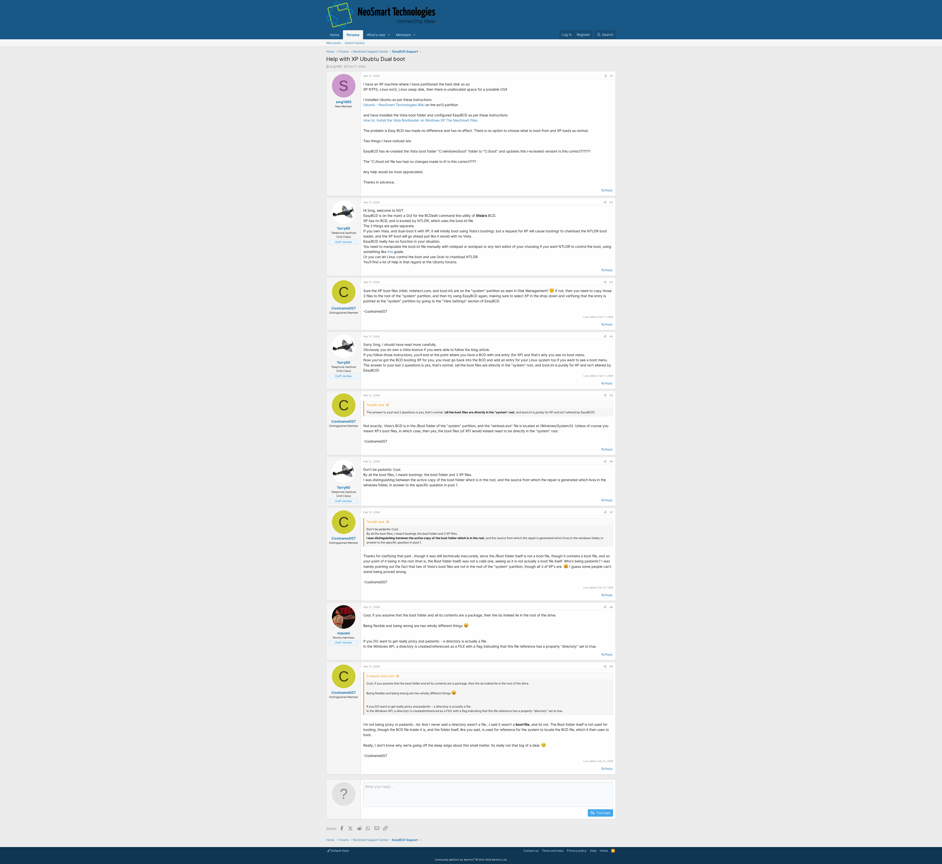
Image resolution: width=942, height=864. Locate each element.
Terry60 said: (375, 405)
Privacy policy (577, 850)
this (390, 252)
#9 (611, 666)
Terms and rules (552, 850)
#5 (611, 395)
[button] (389, 34)
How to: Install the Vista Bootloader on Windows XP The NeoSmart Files (420, 120)
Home (334, 35)
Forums (353, 35)
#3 (611, 282)
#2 (611, 202)
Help (593, 850)
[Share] (605, 76)
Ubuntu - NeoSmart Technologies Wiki (393, 105)
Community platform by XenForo (471, 859)
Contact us (530, 850)
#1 (611, 76)
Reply (609, 190)
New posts (333, 43)
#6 (611, 461)
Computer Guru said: (380, 676)
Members (403, 35)
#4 (611, 336)
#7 (611, 512)
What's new (376, 35)
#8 (611, 607)
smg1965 (336, 66)
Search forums (355, 43)
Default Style (339, 850)
